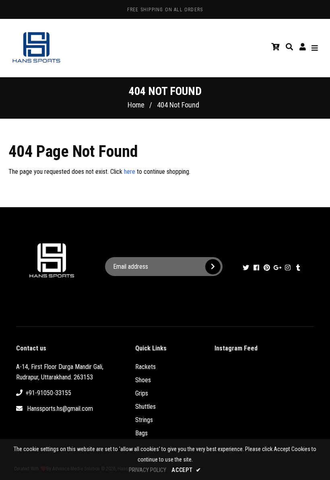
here (129, 171)
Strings (144, 420)
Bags (141, 433)
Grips (141, 393)
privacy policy (147, 470)
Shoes (143, 380)
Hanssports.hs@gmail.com (60, 408)
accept (186, 470)
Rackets (145, 367)
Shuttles (145, 406)
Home (136, 105)
